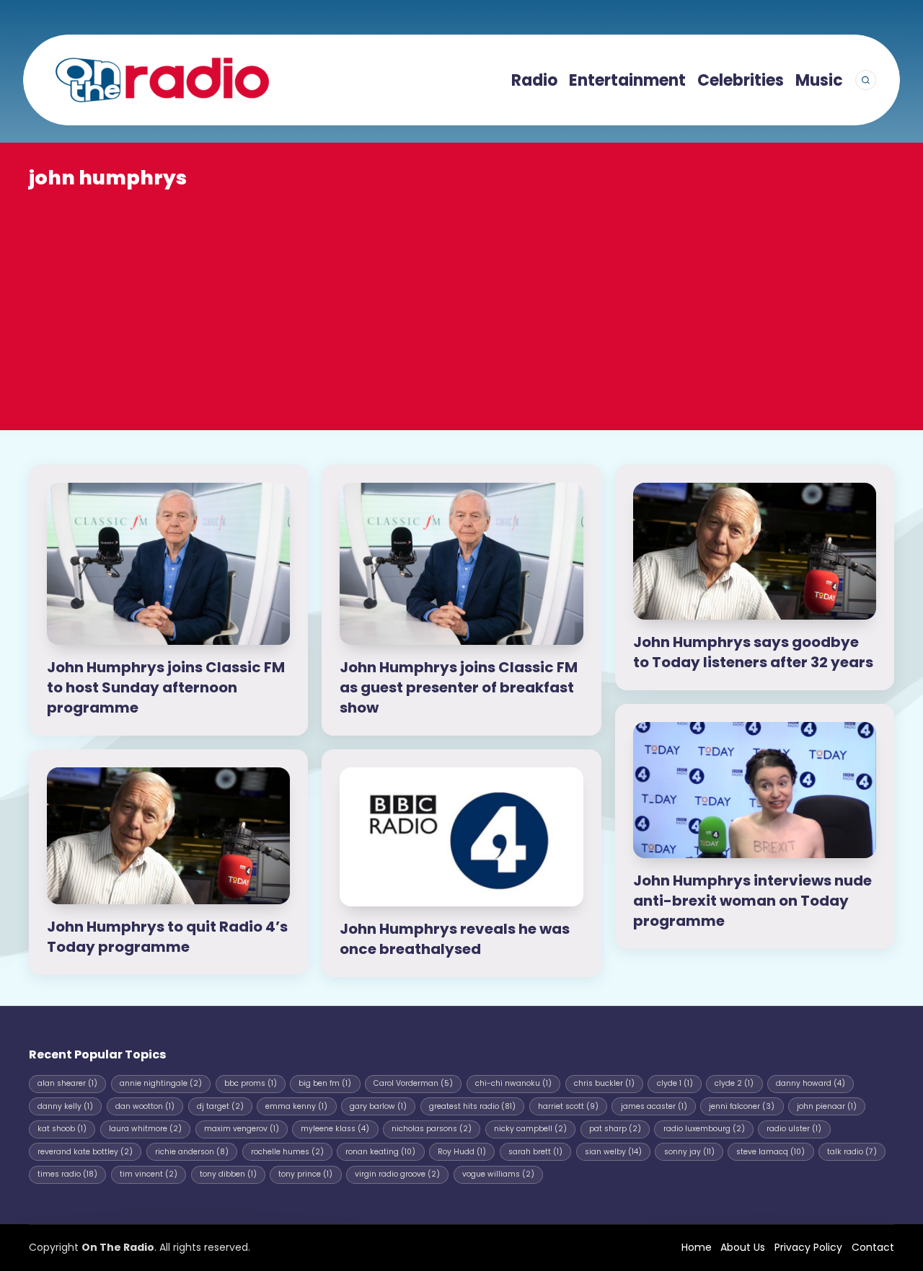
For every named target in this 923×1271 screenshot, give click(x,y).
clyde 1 (675, 1083)
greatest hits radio (472, 1106)
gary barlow (378, 1106)
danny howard (810, 1083)
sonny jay (689, 1151)
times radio (67, 1174)
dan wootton (145, 1106)
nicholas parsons (432, 1128)
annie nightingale (161, 1083)
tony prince (305, 1174)
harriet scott (568, 1106)
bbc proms (250, 1083)
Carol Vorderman (413, 1083)
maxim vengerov (241, 1128)
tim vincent (148, 1174)
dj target (220, 1106)
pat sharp (615, 1128)
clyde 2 (734, 1083)
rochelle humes (287, 1151)
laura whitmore (145, 1128)
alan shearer (67, 1083)
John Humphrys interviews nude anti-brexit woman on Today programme (752, 900)
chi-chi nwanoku (513, 1083)
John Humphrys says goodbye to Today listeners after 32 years (753, 652)
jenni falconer (741, 1106)
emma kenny (296, 1106)
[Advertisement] (461, 300)
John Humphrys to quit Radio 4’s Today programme (167, 937)
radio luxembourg (704, 1128)
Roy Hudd (462, 1151)
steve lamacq (770, 1151)
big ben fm (325, 1083)
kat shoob (62, 1128)
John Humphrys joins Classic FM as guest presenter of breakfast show (459, 687)
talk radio (852, 1151)
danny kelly (65, 1106)
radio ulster (794, 1128)
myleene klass (335, 1128)
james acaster (654, 1106)
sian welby (613, 1151)
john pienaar (827, 1106)
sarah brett (535, 1151)
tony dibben (228, 1174)
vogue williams (498, 1174)
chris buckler (604, 1083)
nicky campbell (530, 1128)
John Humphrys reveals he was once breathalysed (455, 939)
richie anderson (192, 1151)
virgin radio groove (397, 1174)
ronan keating (380, 1151)
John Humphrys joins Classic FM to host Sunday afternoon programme (166, 687)
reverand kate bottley (85, 1151)
